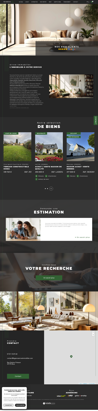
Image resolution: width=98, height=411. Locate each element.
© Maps (84, 383)
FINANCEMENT (67, 2)
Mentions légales (60, 399)
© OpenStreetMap (91, 383)
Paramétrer (8, 405)
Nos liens (70, 399)
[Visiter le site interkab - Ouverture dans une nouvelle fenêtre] (61, 396)
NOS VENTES (43, 2)
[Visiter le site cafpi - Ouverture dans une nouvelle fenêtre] (70, 396)
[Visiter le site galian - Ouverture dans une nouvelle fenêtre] (80, 396)
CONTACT (75, 2)
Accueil (21, 2)
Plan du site (52, 399)
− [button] (93, 335)
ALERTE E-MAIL (57, 2)
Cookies (82, 399)
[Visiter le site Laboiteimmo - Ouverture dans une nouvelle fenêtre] (49, 405)
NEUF (50, 2)
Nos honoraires (45, 399)
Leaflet (80, 383)
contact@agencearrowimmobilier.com (20, 358)
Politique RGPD (76, 399)
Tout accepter (20, 405)
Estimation (34, 2)
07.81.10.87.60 (12, 354)
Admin (66, 399)
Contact (95, 120)
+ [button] (93, 332)
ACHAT (27, 2)
